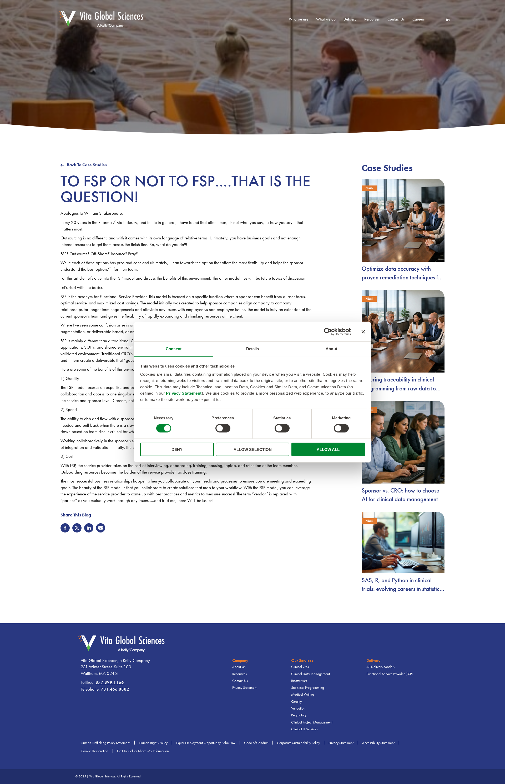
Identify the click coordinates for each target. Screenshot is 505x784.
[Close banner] (363, 331)
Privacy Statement (184, 393)
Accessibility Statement (378, 743)
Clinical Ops (300, 667)
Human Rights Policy (153, 743)
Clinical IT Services (304, 729)
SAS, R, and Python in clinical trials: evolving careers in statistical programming (403, 585)
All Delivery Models (380, 667)
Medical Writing (302, 694)
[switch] (222, 428)
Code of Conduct (256, 743)
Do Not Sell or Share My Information (143, 751)
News (369, 188)
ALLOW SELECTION (253, 449)
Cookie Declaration (94, 751)
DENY (177, 449)
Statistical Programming (307, 687)
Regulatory (298, 715)
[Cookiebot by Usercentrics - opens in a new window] (328, 331)
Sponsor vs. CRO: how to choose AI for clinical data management (400, 495)
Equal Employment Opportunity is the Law (205, 743)
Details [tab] (252, 348)
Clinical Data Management (310, 674)
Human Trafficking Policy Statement (105, 743)
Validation (298, 708)
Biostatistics (299, 681)
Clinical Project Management (311, 722)
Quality (296, 701)
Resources (239, 674)
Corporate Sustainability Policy (298, 743)
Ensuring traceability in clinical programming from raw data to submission (399, 384)
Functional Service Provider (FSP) (389, 674)
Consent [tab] (173, 348)
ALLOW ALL (328, 449)
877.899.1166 (109, 682)
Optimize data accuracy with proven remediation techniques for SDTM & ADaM (402, 273)
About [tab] (331, 348)
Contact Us (396, 19)
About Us (238, 667)
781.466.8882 (115, 689)
